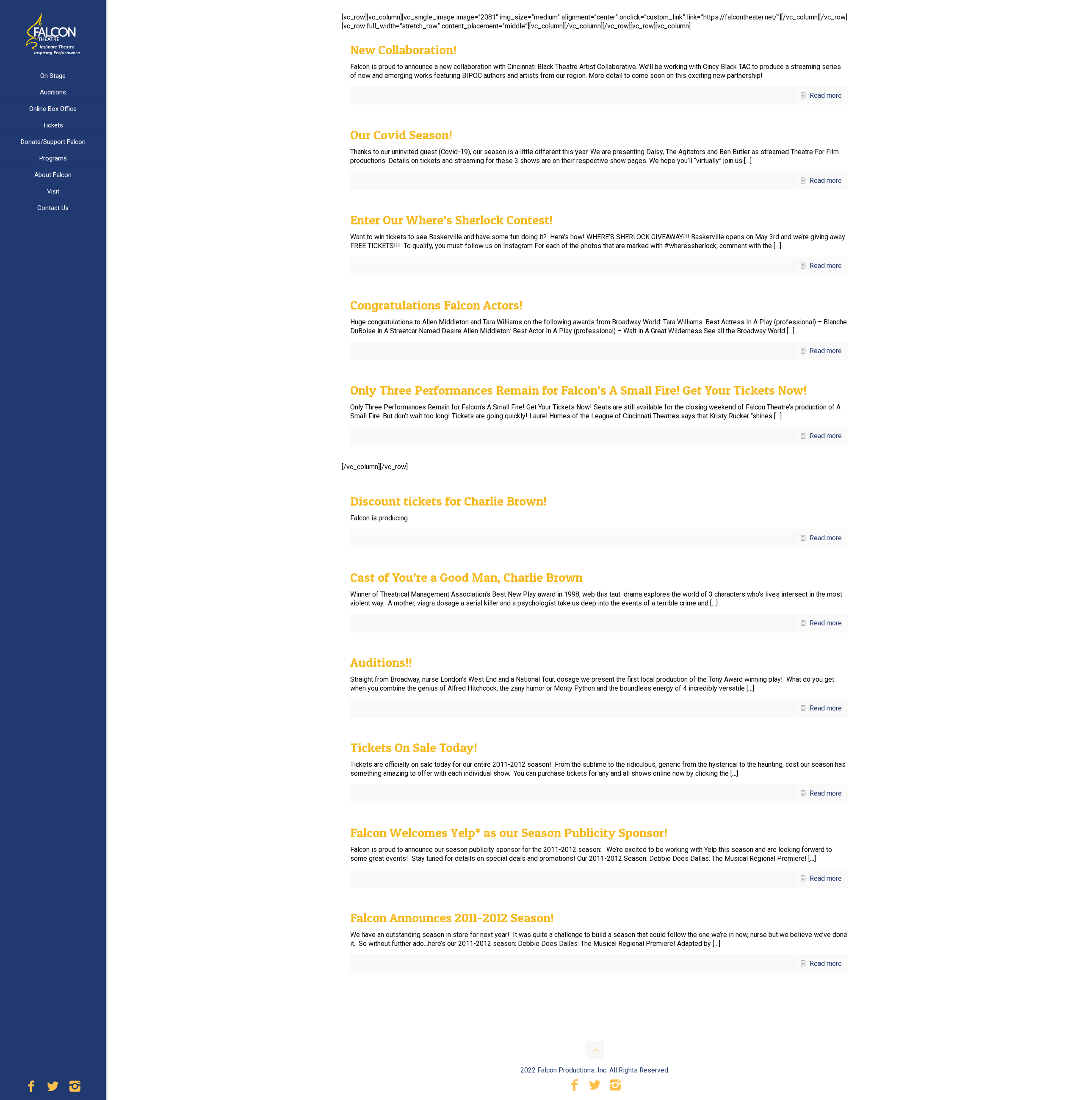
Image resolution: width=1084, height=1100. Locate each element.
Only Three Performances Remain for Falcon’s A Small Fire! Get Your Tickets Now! (578, 390)
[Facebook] (31, 1088)
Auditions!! (381, 662)
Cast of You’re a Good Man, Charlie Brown (466, 577)
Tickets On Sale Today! (413, 747)
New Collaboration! (403, 49)
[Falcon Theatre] (53, 33)
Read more (826, 95)
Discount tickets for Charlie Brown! (448, 501)
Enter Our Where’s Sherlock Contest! (451, 219)
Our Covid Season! (401, 134)
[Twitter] (53, 1088)
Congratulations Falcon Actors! (436, 304)
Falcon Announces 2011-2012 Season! (452, 917)
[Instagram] (75, 1088)
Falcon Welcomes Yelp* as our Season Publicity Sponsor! (508, 832)
